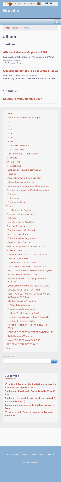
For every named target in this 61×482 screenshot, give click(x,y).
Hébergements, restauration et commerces (28, 186)
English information (16, 226)
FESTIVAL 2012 (14, 250)
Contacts (10, 348)
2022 (10, 121)
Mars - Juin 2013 (16, 149)
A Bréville (12, 218)
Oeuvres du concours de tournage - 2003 (30, 70)
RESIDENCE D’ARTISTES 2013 (22, 344)
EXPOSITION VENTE (18, 258)
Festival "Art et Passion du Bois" (23, 313)
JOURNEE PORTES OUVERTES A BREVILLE (30, 332)
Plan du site (13, 454)
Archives (10, 206)
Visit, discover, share (18, 234)
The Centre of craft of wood (21, 230)
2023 (10, 125)
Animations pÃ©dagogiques (21, 309)
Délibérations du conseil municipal (23, 117)
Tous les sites (10, 378)
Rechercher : (9, 356)
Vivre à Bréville (13, 162)
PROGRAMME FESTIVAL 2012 (23, 274)
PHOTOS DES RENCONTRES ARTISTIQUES (30, 270)
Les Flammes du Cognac (19, 210)
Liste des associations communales (25, 170)
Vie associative (14, 166)
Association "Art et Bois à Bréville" (24, 178)
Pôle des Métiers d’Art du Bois (21, 301)
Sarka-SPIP (37, 454)
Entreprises (13, 198)
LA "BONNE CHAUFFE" (18, 145)
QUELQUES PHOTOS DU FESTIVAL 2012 (28, 285)
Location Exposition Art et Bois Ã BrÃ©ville (28, 317)
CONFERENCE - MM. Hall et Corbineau (27, 254)
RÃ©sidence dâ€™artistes (20, 336)
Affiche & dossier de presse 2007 (25, 52)
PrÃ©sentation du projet (19, 305)
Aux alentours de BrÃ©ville (21, 222)
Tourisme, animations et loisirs (21, 214)
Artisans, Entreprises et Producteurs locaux (28, 190)
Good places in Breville (19, 242)
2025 (10, 133)
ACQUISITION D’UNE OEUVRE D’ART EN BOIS (28, 326)
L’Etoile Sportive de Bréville (21, 182)
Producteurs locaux (17, 202)
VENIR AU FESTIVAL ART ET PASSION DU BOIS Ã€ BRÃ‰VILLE (29, 295)
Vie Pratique (13, 157)
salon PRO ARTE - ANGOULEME (24, 340)
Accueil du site (12, 27)
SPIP (25, 454)
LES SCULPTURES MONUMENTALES (27, 266)
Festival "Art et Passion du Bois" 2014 (25, 246)
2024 (10, 129)
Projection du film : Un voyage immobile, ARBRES (27, 280)
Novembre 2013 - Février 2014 (23, 153)
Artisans (11, 194)
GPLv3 (50, 454)
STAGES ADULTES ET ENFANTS (24, 289)
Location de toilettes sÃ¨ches (22, 321)
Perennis (12, 174)
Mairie (9, 113)
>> (54, 361)
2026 (10, 137)
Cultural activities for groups (21, 238)
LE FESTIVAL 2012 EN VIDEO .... (24, 262)
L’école (10, 141)
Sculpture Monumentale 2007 (22, 98)
